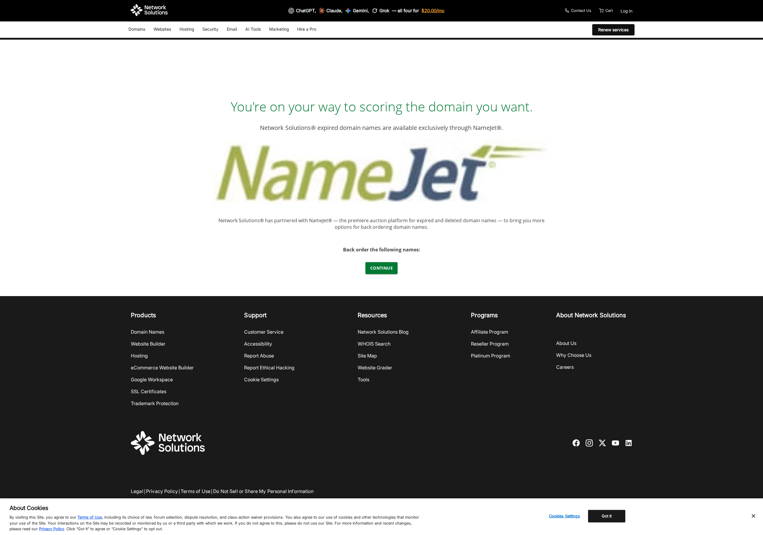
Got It (607, 516)
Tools (363, 379)
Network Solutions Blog (383, 332)
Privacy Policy (162, 491)
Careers (565, 367)
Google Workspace (152, 379)
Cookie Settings (261, 379)
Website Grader (375, 368)
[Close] (753, 515)
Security (210, 29)
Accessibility (258, 344)
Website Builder (148, 344)
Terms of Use (195, 491)
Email (232, 29)
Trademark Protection (155, 403)
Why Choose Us (573, 355)
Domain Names (147, 332)
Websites (162, 29)
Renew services (613, 29)
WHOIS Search (374, 344)
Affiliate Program (489, 332)
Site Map (367, 356)
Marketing (279, 29)
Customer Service (263, 332)
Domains (136, 29)
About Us (566, 343)
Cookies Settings (564, 516)
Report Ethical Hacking (269, 368)
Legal (137, 491)
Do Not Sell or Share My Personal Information (263, 491)
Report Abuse (259, 356)
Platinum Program (490, 356)
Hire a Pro (306, 29)
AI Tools (253, 29)
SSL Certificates (148, 391)
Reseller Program (490, 344)
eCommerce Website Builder (162, 368)
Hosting (186, 29)
